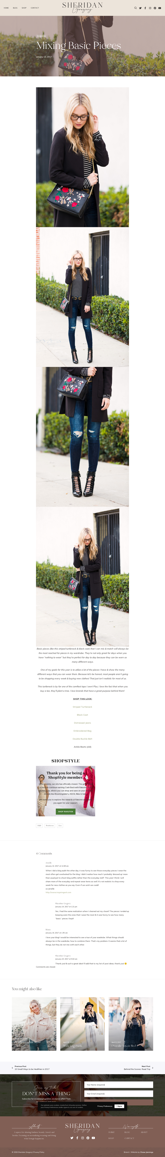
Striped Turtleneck (82, 706)
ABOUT (144, 1132)
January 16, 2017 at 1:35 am (57, 933)
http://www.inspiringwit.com (58, 892)
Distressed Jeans (82, 722)
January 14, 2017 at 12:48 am (57, 866)
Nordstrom (50, 826)
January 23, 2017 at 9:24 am (66, 959)
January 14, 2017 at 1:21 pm (66, 906)
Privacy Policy (38, 1152)
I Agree (119, 1106)
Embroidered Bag (82, 730)
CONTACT (129, 1138)
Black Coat (82, 714)
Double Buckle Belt (82, 738)
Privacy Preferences (104, 1106)
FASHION (41, 36)
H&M (39, 826)
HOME (111, 1132)
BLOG (127, 1132)
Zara (60, 826)
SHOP (111, 1138)
